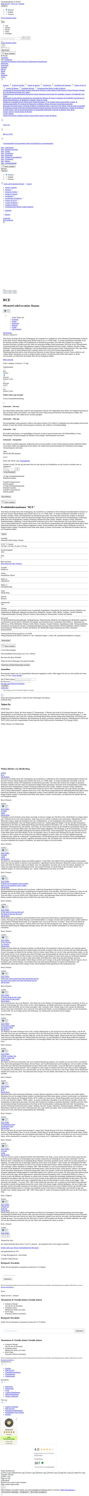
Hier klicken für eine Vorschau (11, 564)
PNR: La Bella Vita (7, 1058)
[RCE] (3, 773)
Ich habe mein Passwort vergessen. (13, 684)
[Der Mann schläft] (8, 1026)
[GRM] (4, 811)
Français (11, 14)
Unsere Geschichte (11, 1407)
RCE (2, 775)
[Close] (4, 289)
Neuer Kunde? (17, 675)
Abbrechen (4, 688)
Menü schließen (10, 53)
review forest (50, 1467)
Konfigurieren (24, 1492)
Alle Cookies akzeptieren (38, 1492)
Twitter (14, 321)
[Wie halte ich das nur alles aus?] (12, 912)
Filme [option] (7, 32)
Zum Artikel (5, 809)
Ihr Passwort (5, 681)
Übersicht (4, 61)
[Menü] (2, 20)
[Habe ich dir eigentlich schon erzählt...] (15, 883)
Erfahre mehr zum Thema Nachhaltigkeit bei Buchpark (20, 1248)
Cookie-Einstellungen (12, 1392)
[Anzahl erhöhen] (17, 469)
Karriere (8, 1414)
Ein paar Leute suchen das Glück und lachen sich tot (19, 980)
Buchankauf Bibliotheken (14, 1410)
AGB (7, 1390)
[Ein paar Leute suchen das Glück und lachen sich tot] (20, 978)
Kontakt (21, 4)
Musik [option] (7, 30)
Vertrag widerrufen (11, 1396)
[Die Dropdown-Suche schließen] (28, 38)
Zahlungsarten (33, 61)
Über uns (14, 4)
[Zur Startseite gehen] (8, 18)
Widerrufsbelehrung (12, 1394)
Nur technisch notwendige (10, 1492)
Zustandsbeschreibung (13, 1372)
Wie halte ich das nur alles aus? (11, 914)
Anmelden (4, 58)
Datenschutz (9, 1388)
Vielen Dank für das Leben (10, 999)
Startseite (8, 210)
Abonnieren (7, 1279)
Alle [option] (6, 26)
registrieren (8, 60)
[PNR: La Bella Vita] (8, 1056)
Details (4, 534)
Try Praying (5, 944)
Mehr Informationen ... (68, 1490)
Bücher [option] (7, 28)
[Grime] (4, 1151)
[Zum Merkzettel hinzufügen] (6, 311)
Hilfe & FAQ (5, 4)
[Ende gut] (5, 1207)
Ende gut (4, 1209)
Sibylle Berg (7, 333)
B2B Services (10, 1409)
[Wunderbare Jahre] (8, 1124)
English (10, 12)
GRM (3, 813)
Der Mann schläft (7, 1028)
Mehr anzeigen (8, 360)
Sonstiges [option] (8, 33)
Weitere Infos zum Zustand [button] (13, 395)
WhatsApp (15, 323)
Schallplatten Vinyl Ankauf (14, 1412)
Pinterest (15, 325)
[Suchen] (23, 38)
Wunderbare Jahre (7, 1126)
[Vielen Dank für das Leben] (11, 997)
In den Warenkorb (9, 472)
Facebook (15, 319)
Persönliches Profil (14, 61)
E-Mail (14, 327)
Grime (3, 1153)
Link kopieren (16, 329)
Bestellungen (42, 61)
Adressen (24, 61)
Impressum (9, 1387)
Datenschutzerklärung (7, 1287)
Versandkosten (25, 461)
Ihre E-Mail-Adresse (8, 679)
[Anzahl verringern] (5, 469)
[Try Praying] (6, 942)
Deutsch (11, 10)
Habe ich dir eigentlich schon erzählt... (14, 885)
